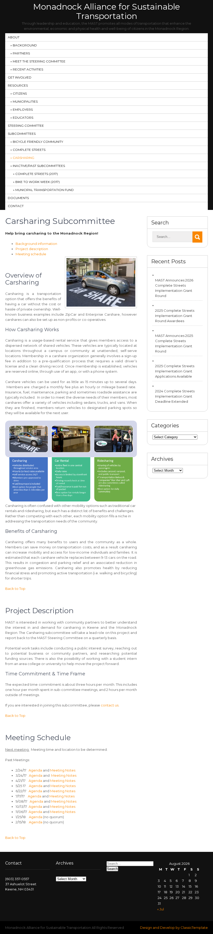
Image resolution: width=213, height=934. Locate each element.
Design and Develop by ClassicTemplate (174, 927)
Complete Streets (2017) (36, 174)
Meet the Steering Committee (39, 61)
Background (25, 45)
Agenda (35, 770)
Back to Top (15, 588)
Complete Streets (29, 150)
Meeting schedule (31, 254)
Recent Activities (28, 69)
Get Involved (19, 77)
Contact (16, 206)
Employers (23, 109)
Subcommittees (22, 134)
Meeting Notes (62, 770)
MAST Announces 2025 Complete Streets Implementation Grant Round (174, 343)
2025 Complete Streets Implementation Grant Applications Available (174, 371)
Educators (23, 117)
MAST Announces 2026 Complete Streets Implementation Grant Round (174, 288)
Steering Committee (26, 126)
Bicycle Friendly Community (38, 142)
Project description (32, 249)
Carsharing (23, 158)
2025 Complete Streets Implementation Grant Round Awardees (174, 315)
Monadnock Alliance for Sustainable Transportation (106, 11)
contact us (109, 705)
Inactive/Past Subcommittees (39, 166)
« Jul (160, 909)
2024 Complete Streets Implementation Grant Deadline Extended (175, 396)
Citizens (20, 93)
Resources (18, 85)
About (13, 37)
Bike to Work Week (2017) (37, 182)
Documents (18, 198)
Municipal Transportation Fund (44, 190)
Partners (21, 53)
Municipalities (25, 101)
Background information (36, 244)
